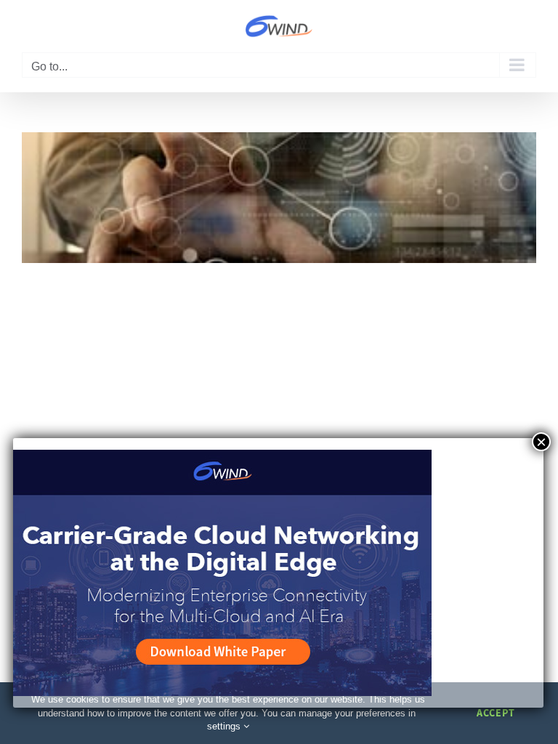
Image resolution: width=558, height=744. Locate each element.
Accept (496, 712)
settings (225, 726)
